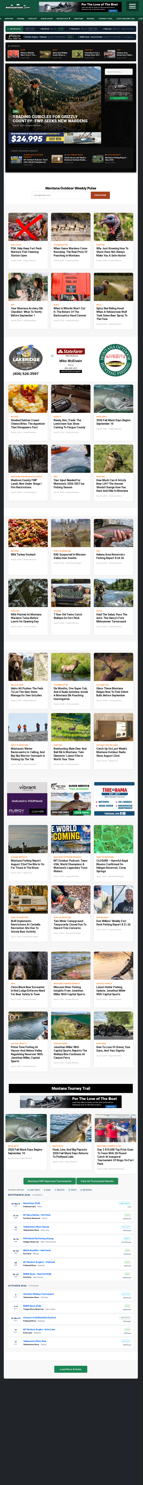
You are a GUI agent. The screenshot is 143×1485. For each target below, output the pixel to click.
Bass (48, 1190)
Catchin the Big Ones (107, 745)
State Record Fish (126, 19)
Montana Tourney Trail (109, 1146)
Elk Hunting (102, 685)
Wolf (98, 305)
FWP (56, 477)
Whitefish (87, 1190)
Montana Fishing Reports (67, 983)
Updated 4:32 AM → (127, 29)
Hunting (9, 19)
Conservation (61, 245)
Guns (56, 305)
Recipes (91, 19)
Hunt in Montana (62, 551)
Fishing (20, 19)
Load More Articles (71, 1369)
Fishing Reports (19, 857)
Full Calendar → (129, 37)
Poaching (101, 1043)
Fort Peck (16, 245)
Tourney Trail (105, 19)
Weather (78, 19)
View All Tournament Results (97, 1181)
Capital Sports (104, 983)
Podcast (32, 19)
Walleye (61, 1190)
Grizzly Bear (17, 685)
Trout (73, 1190)
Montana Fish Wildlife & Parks (26, 477)
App (13, 305)
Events (57, 417)
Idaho (99, 611)
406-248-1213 (71, 368)
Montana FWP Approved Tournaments (49, 1181)
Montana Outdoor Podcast (68, 857)
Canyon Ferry (61, 1043)
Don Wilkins (102, 917)
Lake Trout (35, 1190)
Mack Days (101, 417)
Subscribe (100, 195)
